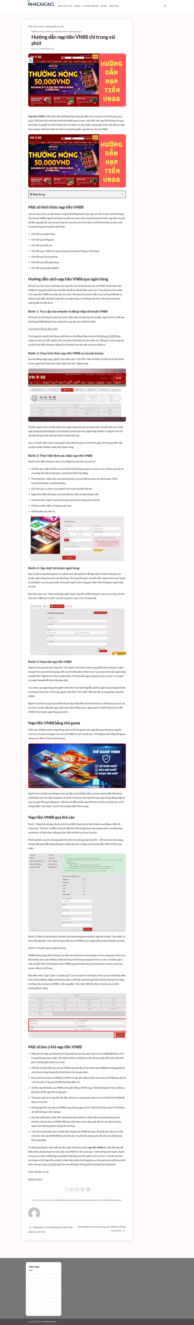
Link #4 (54, 328)
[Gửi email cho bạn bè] (77, 1189)
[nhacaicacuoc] (41, 6)
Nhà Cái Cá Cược (36, 26)
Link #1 (32, 328)
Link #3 (46, 328)
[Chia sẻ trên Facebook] (66, 1189)
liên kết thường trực (113, 1200)
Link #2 (39, 328)
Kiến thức (114, 6)
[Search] (165, 5)
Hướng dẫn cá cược (55, 26)
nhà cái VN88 (49, 1164)
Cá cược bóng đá (90, 6)
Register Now (35, 1179)
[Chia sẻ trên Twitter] (71, 1189)
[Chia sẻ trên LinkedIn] (88, 1189)
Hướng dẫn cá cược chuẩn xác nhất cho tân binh (56, 32)
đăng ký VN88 (107, 336)
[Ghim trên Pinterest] (82, 1189)
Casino (77, 6)
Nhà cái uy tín (65, 6)
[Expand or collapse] (122, 194)
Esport (104, 6)
